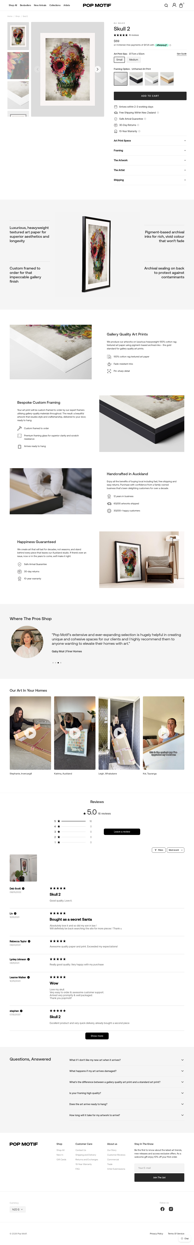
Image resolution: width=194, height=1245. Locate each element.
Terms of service (176, 1233)
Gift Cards (61, 1159)
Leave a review (122, 831)
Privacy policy (156, 1233)
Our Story (111, 1150)
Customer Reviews (116, 1154)
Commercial (113, 1159)
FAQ (77, 1169)
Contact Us (80, 1150)
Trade (109, 1164)
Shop (17, 16)
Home (9, 16)
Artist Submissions (116, 1169)
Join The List (159, 1177)
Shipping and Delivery (85, 1154)
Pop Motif (22, 1233)
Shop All (60, 1150)
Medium (135, 60)
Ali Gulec (119, 23)
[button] (166, 5)
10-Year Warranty (83, 1164)
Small (120, 60)
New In (60, 1154)
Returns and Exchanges (86, 1159)
